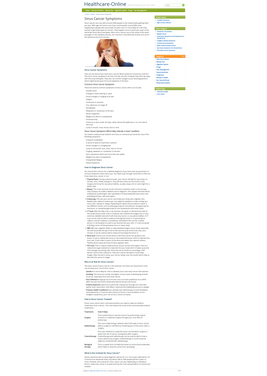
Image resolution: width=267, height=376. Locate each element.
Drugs (130, 10)
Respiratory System (163, 83)
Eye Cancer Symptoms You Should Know (169, 48)
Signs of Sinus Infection (164, 23)
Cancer (93, 14)
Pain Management (140, 10)
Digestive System (121, 10)
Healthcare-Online (105, 4)
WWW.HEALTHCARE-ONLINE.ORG (97, 371)
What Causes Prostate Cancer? (166, 45)
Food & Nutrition (162, 72)
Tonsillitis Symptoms (163, 20)
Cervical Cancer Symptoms (165, 43)
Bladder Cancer (161, 34)
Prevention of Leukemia (164, 31)
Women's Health (162, 78)
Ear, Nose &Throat (163, 80)
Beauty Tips (109, 10)
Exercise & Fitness (97, 10)
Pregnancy (160, 75)
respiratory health (162, 92)
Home (88, 10)
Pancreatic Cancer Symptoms (166, 50)
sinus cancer (161, 94)
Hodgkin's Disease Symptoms (166, 41)
